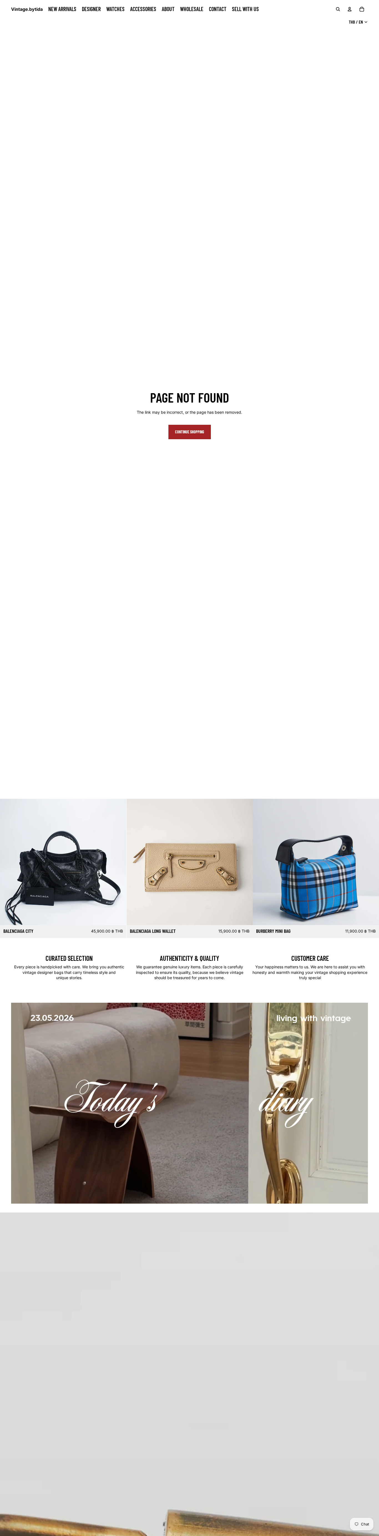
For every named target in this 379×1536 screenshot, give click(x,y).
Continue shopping (189, 432)
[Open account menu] (349, 9)
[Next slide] (118, 862)
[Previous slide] (8, 862)
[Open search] (338, 9)
